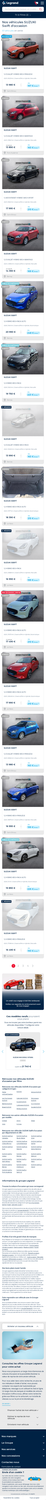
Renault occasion (33, 1253)
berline (4, 1205)
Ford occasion (34, 1245)
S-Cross (19, 1124)
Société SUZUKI (36, 1107)
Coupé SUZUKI (21, 1102)
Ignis (3, 1124)
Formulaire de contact (11, 1467)
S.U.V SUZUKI (35, 1104)
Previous (3, 1051)
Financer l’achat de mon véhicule (21, 1410)
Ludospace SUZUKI (23, 1105)
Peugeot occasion (8, 1255)
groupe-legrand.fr (23, 1210)
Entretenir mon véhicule (18, 1425)
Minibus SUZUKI (22, 1108)
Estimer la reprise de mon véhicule (18, 1417)
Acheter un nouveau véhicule (20, 1326)
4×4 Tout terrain (34, 1203)
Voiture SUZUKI (36, 1092)
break (9, 1205)
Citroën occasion (7, 1247)
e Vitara (4, 1120)
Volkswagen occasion (15, 1259)
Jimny (19, 1120)
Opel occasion (18, 1247)
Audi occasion (31, 1257)
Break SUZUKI (6, 1107)
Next (43, 1051)
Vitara (33, 1120)
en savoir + (6, 1404)
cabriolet (14, 1205)
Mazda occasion (28, 1247)
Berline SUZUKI (7, 1104)
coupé (19, 1205)
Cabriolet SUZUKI (22, 1098)
